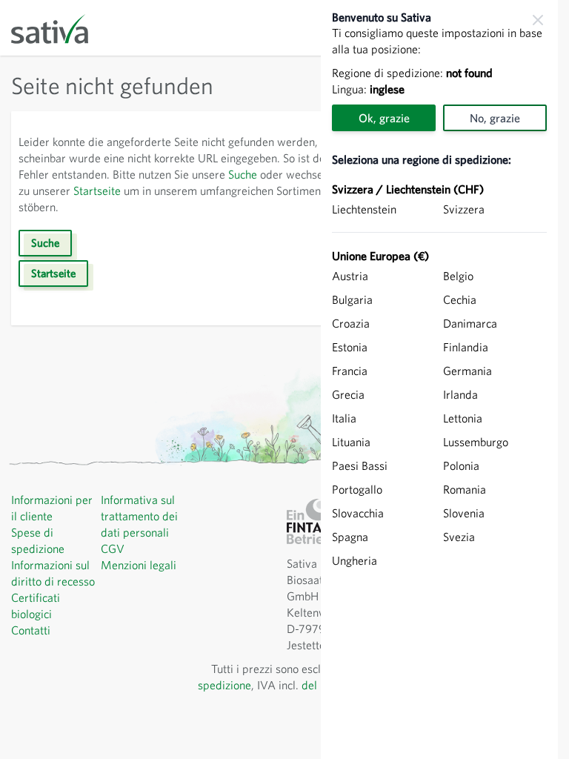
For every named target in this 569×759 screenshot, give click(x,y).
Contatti (30, 630)
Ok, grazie (384, 118)
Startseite (97, 190)
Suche (242, 174)
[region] (439, 379)
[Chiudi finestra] (538, 20)
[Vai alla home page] (59, 28)
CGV (112, 548)
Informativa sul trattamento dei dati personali (139, 516)
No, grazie (495, 118)
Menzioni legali (138, 564)
